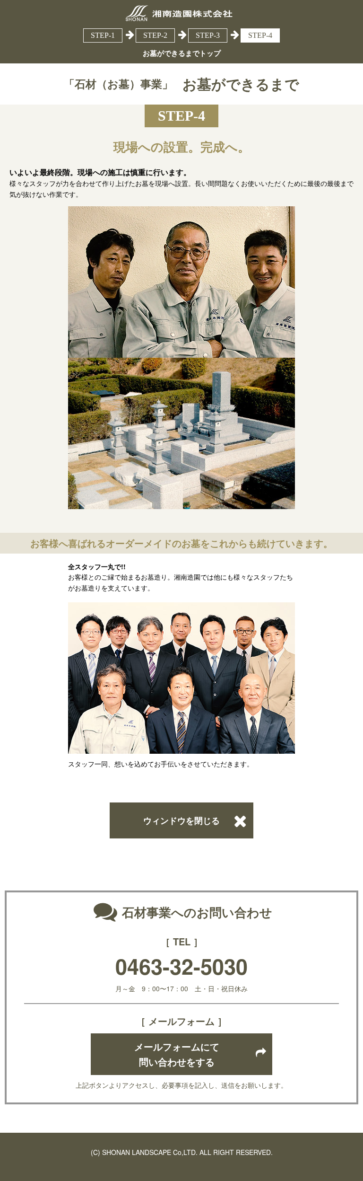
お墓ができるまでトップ (182, 53)
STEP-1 (103, 35)
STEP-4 (260, 35)
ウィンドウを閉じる (181, 820)
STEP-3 (208, 35)
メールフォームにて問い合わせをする (176, 1054)
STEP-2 (155, 35)
